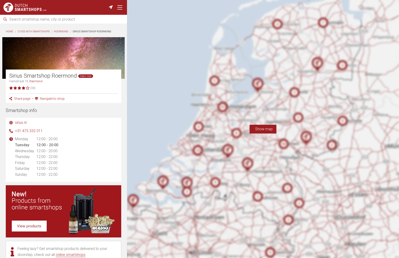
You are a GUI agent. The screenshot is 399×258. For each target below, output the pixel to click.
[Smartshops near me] (111, 7)
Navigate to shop (52, 98)
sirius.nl (21, 122)
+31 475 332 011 (29, 131)
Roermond (61, 31)
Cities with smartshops (34, 31)
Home (9, 31)
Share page (21, 98)
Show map (263, 129)
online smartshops (70, 254)
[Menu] (120, 7)
